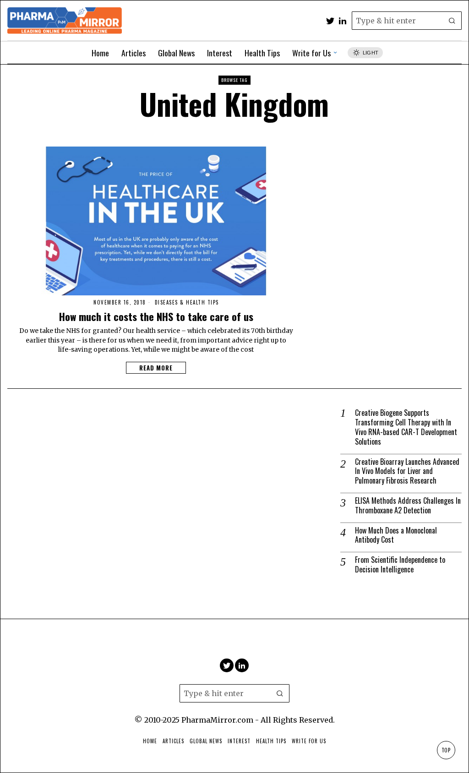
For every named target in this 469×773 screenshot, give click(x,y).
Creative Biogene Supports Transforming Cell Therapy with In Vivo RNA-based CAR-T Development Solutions (406, 427)
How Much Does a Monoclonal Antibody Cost (396, 535)
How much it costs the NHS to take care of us (156, 316)
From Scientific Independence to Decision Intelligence (400, 564)
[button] (452, 20)
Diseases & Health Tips (187, 302)
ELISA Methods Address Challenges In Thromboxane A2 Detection (408, 505)
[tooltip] (330, 20)
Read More (156, 367)
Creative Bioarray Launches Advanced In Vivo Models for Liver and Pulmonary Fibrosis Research (407, 471)
